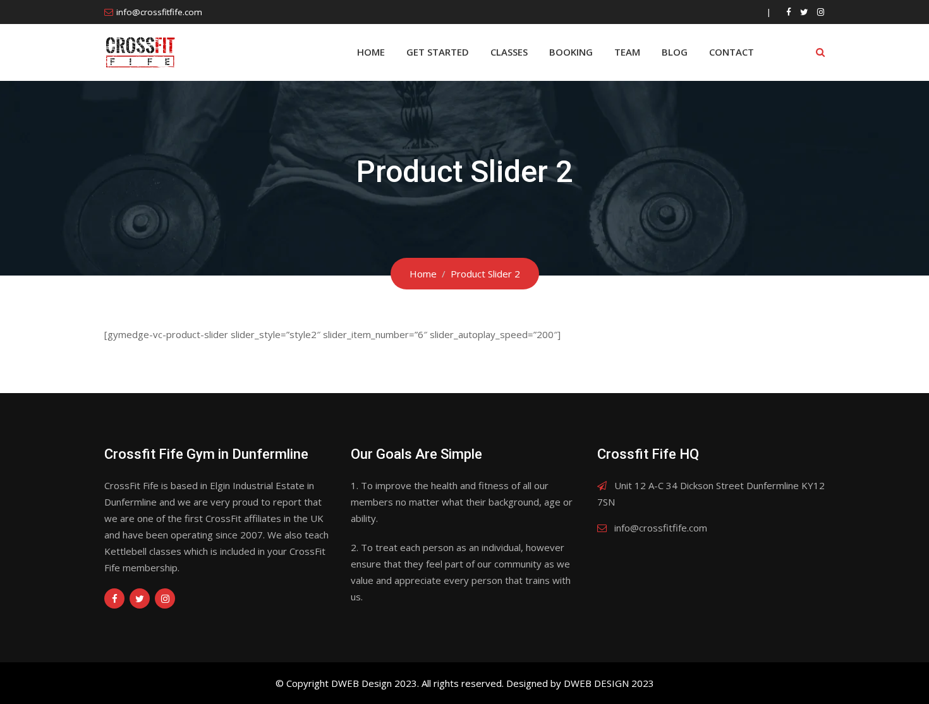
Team (627, 52)
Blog (675, 52)
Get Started (437, 52)
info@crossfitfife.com (159, 12)
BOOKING (571, 52)
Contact (731, 52)
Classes (509, 52)
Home (371, 52)
